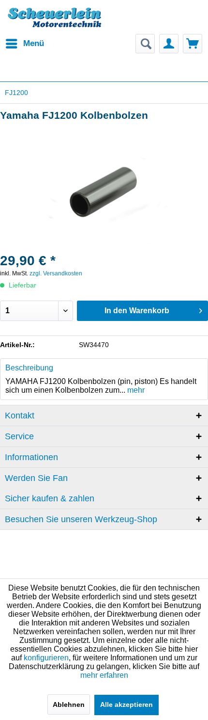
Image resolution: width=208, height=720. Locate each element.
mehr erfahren (104, 675)
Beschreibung (29, 368)
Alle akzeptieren (126, 704)
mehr (135, 390)
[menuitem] (24, 43)
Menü (33, 43)
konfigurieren (46, 658)
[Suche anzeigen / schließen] (145, 43)
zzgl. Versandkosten (56, 273)
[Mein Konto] (168, 43)
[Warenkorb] (192, 43)
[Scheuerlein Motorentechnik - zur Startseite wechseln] (54, 22)
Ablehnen (69, 704)
